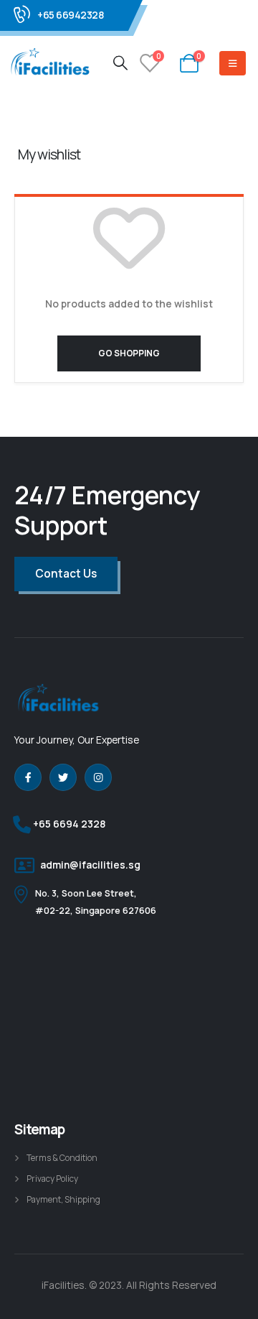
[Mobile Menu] (232, 63)
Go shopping (128, 353)
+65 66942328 (70, 15)
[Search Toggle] (120, 62)
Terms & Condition (62, 1158)
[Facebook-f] (28, 777)
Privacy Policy (52, 1179)
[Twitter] (63, 777)
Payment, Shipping (63, 1199)
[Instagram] (98, 777)
